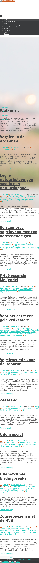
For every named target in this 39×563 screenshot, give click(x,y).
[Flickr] (17, 562)
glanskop (3, 488)
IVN (33, 408)
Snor (17, 532)
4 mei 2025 (15, 326)
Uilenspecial (11, 434)
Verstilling (16, 200)
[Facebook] (4, 562)
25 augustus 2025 (17, 194)
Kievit (33, 332)
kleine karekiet (20, 530)
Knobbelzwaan (10, 333)
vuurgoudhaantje (6, 492)
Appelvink (16, 486)
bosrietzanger (5, 529)
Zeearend (9, 400)
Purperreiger (31, 530)
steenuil (35, 444)
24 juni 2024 (15, 527)
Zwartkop (8, 534)
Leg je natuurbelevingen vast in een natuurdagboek (16, 182)
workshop (33, 200)
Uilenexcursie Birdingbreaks (13, 476)
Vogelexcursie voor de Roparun (17, 362)
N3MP (11, 248)
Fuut (32, 330)
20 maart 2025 (16, 406)
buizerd (25, 288)
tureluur (19, 335)
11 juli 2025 (15, 242)
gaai (30, 288)
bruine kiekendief (17, 529)
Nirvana (22, 559)
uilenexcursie (5, 446)
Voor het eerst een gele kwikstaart (17, 318)
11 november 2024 (18, 485)
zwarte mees (18, 492)
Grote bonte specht (25, 290)
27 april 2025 (16, 370)
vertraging (25, 200)
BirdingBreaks (25, 443)
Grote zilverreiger (25, 246)
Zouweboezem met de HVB (17, 518)
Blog (4, 196)
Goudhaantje (5, 444)
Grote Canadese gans (17, 332)
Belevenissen (14, 196)
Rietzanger (25, 248)
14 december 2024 (18, 441)
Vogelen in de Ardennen (12, 139)
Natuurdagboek (6, 200)
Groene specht (23, 488)
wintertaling (34, 248)
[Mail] (11, 562)
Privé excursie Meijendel (13, 278)
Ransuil (29, 444)
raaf (12, 490)
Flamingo (27, 408)
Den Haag (33, 196)
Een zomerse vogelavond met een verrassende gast (18, 232)
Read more (4, 107)
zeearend (16, 410)
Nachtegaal (12, 291)
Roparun (15, 374)
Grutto (28, 332)
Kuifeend (28, 333)
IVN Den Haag (5, 198)
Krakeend (20, 333)
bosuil (34, 443)
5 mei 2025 (15, 286)
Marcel (5, 147)
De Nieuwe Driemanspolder (18, 245)
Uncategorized (5, 149)
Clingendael (24, 196)
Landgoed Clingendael (19, 198)
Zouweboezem (25, 532)
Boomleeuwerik (6, 288)
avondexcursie (19, 244)
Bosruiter (29, 244)
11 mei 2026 (15, 147)
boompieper (17, 288)
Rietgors (17, 248)
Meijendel (3, 291)
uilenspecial (15, 446)
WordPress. (29, 559)
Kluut (2, 333)
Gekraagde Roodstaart (8, 290)
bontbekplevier (20, 328)
